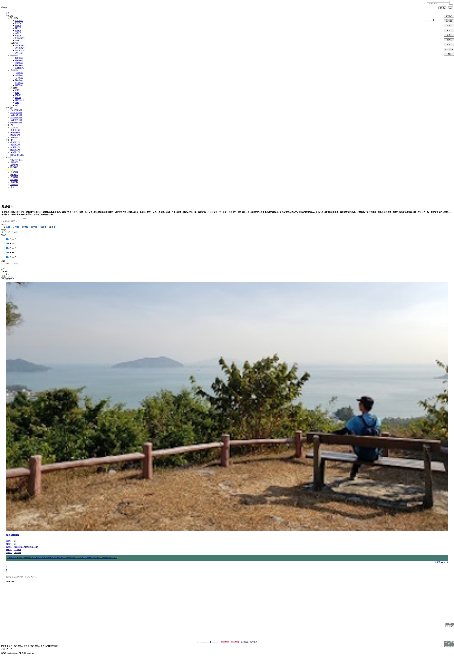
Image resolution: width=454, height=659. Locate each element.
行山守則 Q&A (16, 160)
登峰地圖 (14, 185)
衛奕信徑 (450, 21)
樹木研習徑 (449, 49)
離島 (33, 227)
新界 (24, 227)
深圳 (42, 227)
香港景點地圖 (16, 118)
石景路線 (19, 73)
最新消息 (14, 165)
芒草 (17, 90)
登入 (450, 8)
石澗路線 (19, 78)
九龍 (15, 227)
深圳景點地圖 (16, 120)
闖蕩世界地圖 (16, 123)
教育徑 (450, 44)
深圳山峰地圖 (16, 115)
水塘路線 (19, 75)
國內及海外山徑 (17, 155)
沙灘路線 (19, 83)
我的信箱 (14, 175)
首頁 (7, 13)
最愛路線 (14, 180)
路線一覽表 (15, 132)
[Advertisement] (73, 601)
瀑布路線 (19, 80)
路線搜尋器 (15, 135)
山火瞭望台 (20, 68)
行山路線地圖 (16, 110)
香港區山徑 (15, 142)
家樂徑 (450, 40)
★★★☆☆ (12, 248)
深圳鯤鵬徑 (20, 45)
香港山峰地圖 (16, 113)
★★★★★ (12, 257)
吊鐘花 (18, 95)
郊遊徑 (450, 35)
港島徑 (450, 30)
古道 (450, 54)
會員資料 (14, 172)
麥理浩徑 (450, 16)
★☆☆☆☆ (12, 239)
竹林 (17, 103)
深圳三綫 (19, 53)
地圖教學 (14, 162)
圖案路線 (19, 63)
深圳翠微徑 (20, 50)
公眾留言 (14, 177)
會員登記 (442, 8)
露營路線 (19, 85)
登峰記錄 (14, 182)
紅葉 (17, 93)
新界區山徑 (15, 147)
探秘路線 (19, 65)
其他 (51, 227)
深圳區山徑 (15, 152)
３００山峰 (15, 130)
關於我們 (14, 167)
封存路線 (14, 137)
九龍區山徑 (15, 145)
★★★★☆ (12, 252)
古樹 (17, 105)
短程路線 (19, 58)
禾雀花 (18, 98)
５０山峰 (14, 127)
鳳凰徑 (450, 26)
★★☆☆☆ (12, 243)
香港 (6, 227)
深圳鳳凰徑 (20, 48)
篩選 (3, 276)
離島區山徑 (15, 150)
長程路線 (19, 60)
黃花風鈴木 (20, 100)
